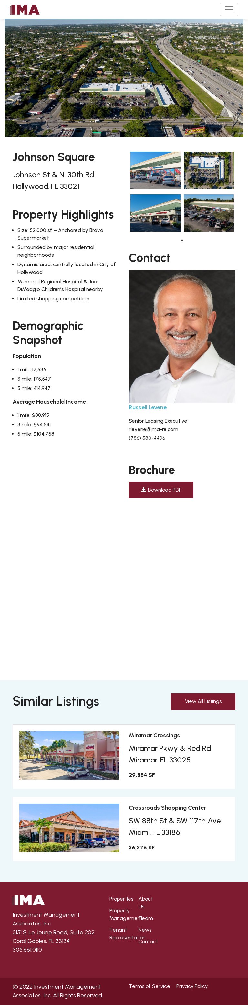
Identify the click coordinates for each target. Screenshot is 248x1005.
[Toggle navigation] (229, 9)
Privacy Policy (192, 986)
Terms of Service (149, 986)
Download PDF (164, 490)
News (145, 930)
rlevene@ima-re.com (153, 429)
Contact (148, 941)
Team (146, 918)
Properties (121, 899)
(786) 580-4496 (147, 438)
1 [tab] (182, 240)
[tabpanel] (155, 192)
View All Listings (203, 701)
